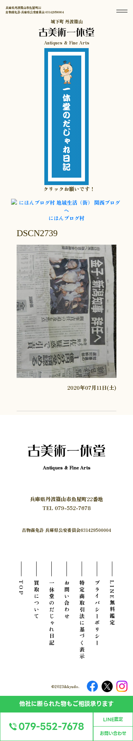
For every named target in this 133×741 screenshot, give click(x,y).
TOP (21, 588)
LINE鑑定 (113, 719)
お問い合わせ (113, 733)
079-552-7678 (51, 726)
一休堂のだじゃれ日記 (51, 613)
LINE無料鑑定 (112, 603)
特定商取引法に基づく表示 (82, 620)
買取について (36, 600)
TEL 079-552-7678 (66, 508)
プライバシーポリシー (97, 613)
